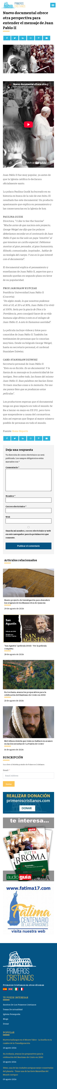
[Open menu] (53, 5)
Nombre (10, 495)
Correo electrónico (16, 506)
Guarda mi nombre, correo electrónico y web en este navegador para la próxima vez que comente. (28, 534)
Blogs (5, 1018)
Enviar (9, 784)
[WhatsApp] (30, 38)
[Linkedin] (22, 38)
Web (8, 516)
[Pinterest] (38, 38)
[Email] (46, 38)
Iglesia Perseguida (11, 1014)
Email (5, 770)
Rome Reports (20, 431)
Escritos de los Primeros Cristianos (19, 1004)
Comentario (12, 467)
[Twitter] (14, 38)
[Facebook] (7, 38)
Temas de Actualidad (13, 1009)
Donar (6, 1023)
